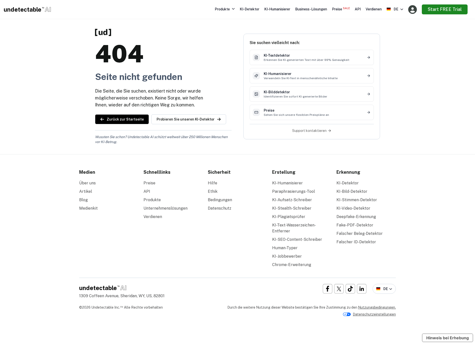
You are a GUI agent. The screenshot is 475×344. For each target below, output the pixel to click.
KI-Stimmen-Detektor (356, 199)
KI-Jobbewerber (287, 256)
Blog (83, 199)
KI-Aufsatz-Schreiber (292, 199)
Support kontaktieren (309, 131)
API (358, 9)
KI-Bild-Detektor (351, 191)
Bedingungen (220, 199)
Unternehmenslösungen (165, 208)
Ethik (212, 191)
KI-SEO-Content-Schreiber (297, 239)
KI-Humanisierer (277, 9)
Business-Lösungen (311, 9)
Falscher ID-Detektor (356, 242)
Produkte (152, 199)
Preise (341, 9)
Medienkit (88, 208)
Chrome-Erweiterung (291, 264)
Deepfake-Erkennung (356, 216)
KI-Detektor (249, 9)
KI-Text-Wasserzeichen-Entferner (294, 228)
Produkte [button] (222, 9)
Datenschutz (219, 208)
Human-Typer (285, 248)
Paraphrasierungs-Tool (293, 191)
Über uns (87, 183)
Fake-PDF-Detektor (354, 225)
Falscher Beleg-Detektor (359, 233)
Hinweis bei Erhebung (447, 337)
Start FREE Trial (445, 9)
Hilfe (212, 183)
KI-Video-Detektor (353, 208)
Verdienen (374, 9)
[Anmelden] (412, 9)
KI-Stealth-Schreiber (291, 208)
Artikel (85, 191)
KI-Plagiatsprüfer (288, 216)
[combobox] (395, 9)
